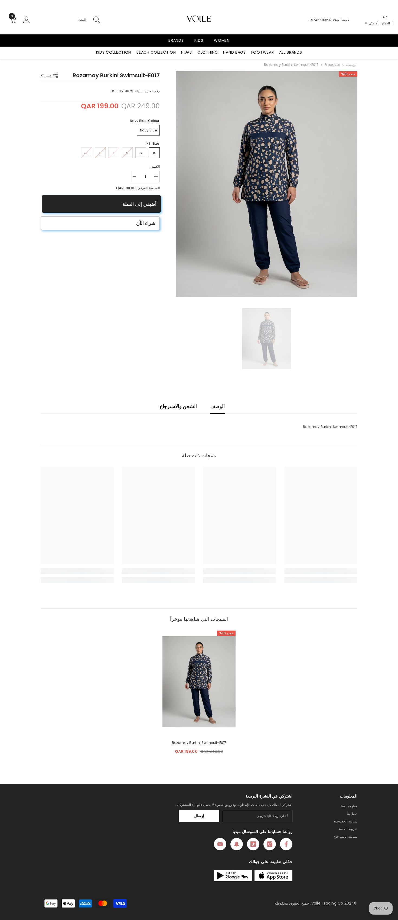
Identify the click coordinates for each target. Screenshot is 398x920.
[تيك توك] (253, 844)
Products (332, 64)
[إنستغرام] (269, 844)
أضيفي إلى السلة (138, 204)
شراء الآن (145, 223)
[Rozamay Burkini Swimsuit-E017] (199, 682)
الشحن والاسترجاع (178, 406)
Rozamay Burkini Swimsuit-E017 (199, 742)
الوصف (217, 406)
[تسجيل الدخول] (26, 20)
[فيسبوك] (286, 844)
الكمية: (155, 166)
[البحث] (71, 20)
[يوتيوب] (220, 844)
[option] (266, 184)
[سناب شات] (236, 844)
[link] (320, 571)
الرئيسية (351, 64)
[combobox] (66, 20)
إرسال (199, 816)
